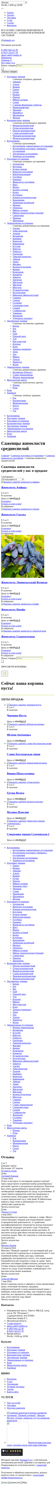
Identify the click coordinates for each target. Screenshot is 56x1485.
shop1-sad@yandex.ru (11, 55)
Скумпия (17, 303)
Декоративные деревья (18, 367)
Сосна (16, 408)
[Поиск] (2, 68)
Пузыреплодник (21, 290)
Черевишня (18, 894)
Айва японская (20, 231)
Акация (16, 233)
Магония (17, 285)
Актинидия (18, 164)
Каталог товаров (9, 72)
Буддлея (16, 246)
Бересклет (17, 241)
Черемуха (17, 362)
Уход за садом (13, 1403)
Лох (15, 354)
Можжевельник (20, 403)
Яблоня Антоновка (19, 734)
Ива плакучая (19, 341)
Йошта (16, 187)
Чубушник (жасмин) (22, 318)
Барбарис (17, 238)
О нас (9, 20)
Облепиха (17, 208)
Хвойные (11, 393)
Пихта (16, 405)
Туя (14, 411)
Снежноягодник (21, 305)
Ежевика (17, 179)
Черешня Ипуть (17, 715)
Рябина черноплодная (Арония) (28, 213)
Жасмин (17, 264)
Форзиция (18, 316)
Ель (14, 398)
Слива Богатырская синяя (23, 754)
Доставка (11, 17)
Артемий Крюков (9, 1176)
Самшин (17, 298)
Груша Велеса (15, 792)
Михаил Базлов (8, 1245)
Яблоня (16, 118)
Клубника (17, 195)
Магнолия (18, 282)
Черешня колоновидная (24, 136)
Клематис (17, 274)
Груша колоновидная (23, 128)
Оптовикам (12, 1384)
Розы (15, 387)
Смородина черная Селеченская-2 (28, 834)
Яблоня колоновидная (23, 138)
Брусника (17, 166)
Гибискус (17, 251)
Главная (5, 455)
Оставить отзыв (9, 1171)
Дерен (16, 262)
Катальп (17, 344)
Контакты (12, 25)
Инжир (16, 94)
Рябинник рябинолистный (25, 295)
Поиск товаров (8, 65)
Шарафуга (18, 112)
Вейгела (17, 249)
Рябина (16, 357)
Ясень (16, 364)
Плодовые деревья (16, 76)
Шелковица (18, 115)
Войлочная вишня (21, 174)
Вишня (16, 87)
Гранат (16, 89)
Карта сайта (13, 1392)
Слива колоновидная (23, 133)
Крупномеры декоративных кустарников (33, 146)
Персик (16, 97)
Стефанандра (19, 310)
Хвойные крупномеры (24, 156)
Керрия (16, 269)
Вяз (14, 331)
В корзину (6, 501)
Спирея (16, 308)
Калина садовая (20, 190)
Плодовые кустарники (18, 159)
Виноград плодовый (23, 172)
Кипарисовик (19, 400)
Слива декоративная (23, 375)
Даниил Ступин (9, 1212)
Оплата (10, 15)
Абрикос (17, 82)
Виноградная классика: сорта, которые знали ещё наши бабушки (29, 1443)
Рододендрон (19, 292)
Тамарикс (17, 313)
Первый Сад (26, 1460)
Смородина (18, 215)
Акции (10, 12)
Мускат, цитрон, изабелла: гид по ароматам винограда (28, 1419)
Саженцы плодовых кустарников (27, 455)
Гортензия (18, 254)
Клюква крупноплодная (24, 197)
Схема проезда (14, 1323)
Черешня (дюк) (20, 886)
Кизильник (18, 272)
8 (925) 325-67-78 (9, 52)
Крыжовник (19, 200)
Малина (16, 205)
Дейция (16, 259)
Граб (15, 334)
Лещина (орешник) (22, 349)
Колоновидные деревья (18, 120)
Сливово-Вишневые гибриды (27, 105)
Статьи (10, 23)
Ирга (15, 184)
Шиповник (18, 220)
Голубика (17, 177)
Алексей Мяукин (9, 1279)
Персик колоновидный (24, 130)
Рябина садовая (20, 100)
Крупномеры (13, 141)
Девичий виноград (22, 256)
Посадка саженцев (16, 1408)
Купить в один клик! (11, 504)
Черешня (17, 110)
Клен (15, 346)
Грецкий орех (19, 336)
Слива (16, 102)
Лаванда (17, 277)
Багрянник (18, 236)
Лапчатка (17, 280)
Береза (16, 326)
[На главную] (8, 40)
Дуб (15, 339)
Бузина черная (20, 169)
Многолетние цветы (17, 380)
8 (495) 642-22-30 (9, 50)
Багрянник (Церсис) (22, 372)
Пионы (16, 385)
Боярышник (18, 244)
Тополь (16, 359)
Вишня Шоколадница (20, 773)
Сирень (16, 300)
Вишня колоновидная (23, 125)
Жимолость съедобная (23, 182)
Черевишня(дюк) (21, 107)
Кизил (16, 192)
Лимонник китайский (23, 202)
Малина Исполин (18, 812)
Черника (17, 218)
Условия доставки (15, 1386)
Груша (16, 92)
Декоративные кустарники (20, 223)
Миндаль (17, 287)
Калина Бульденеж (22, 267)
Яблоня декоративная (23, 377)
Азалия (16, 228)
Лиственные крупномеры (25, 154)
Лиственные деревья (17, 321)
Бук (14, 328)
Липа (15, 352)
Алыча (16, 84)
